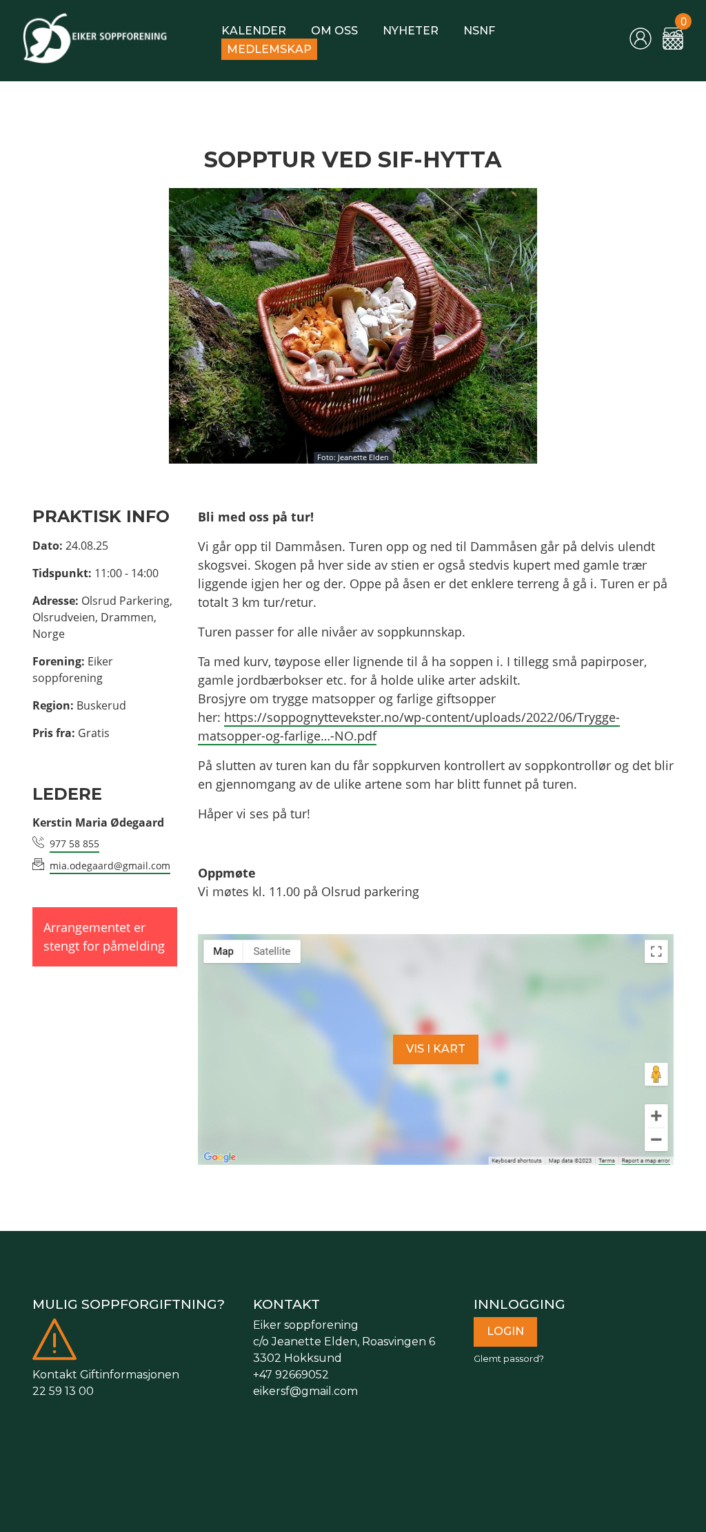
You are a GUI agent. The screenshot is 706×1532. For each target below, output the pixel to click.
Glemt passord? (509, 1359)
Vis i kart (435, 1048)
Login (505, 1331)
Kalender (253, 30)
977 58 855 (74, 843)
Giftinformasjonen (129, 1374)
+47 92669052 (291, 1374)
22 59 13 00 (63, 1391)
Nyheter (410, 30)
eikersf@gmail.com (305, 1391)
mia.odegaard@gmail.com (110, 865)
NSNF (479, 30)
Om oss (334, 30)
